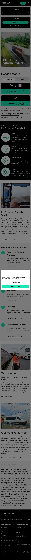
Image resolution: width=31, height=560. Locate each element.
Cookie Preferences (15, 282)
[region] (15, 280)
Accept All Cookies (15, 286)
